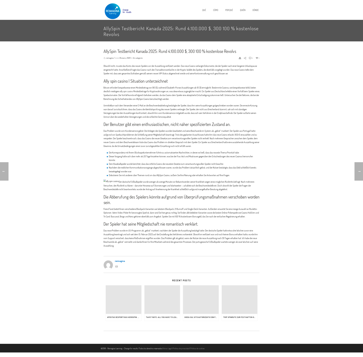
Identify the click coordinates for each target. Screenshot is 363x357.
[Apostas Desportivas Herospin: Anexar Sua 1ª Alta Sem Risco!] (123, 299)
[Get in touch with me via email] (116, 266)
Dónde (256, 10)
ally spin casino (126, 91)
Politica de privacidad (181, 348)
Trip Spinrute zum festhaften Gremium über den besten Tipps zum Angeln (240, 317)
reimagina (109, 58)
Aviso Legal (167, 348)
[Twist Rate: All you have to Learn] (162, 299)
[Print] (240, 58)
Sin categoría (137, 58)
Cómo (215, 10)
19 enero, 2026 (124, 58)
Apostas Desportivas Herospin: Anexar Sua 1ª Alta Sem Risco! (124, 317)
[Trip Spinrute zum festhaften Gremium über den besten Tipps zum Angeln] (239, 299)
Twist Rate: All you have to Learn (162, 317)
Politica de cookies (197, 348)
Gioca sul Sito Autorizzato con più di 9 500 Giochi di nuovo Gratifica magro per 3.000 (201, 317)
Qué (204, 10)
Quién (242, 10)
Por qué (229, 10)
